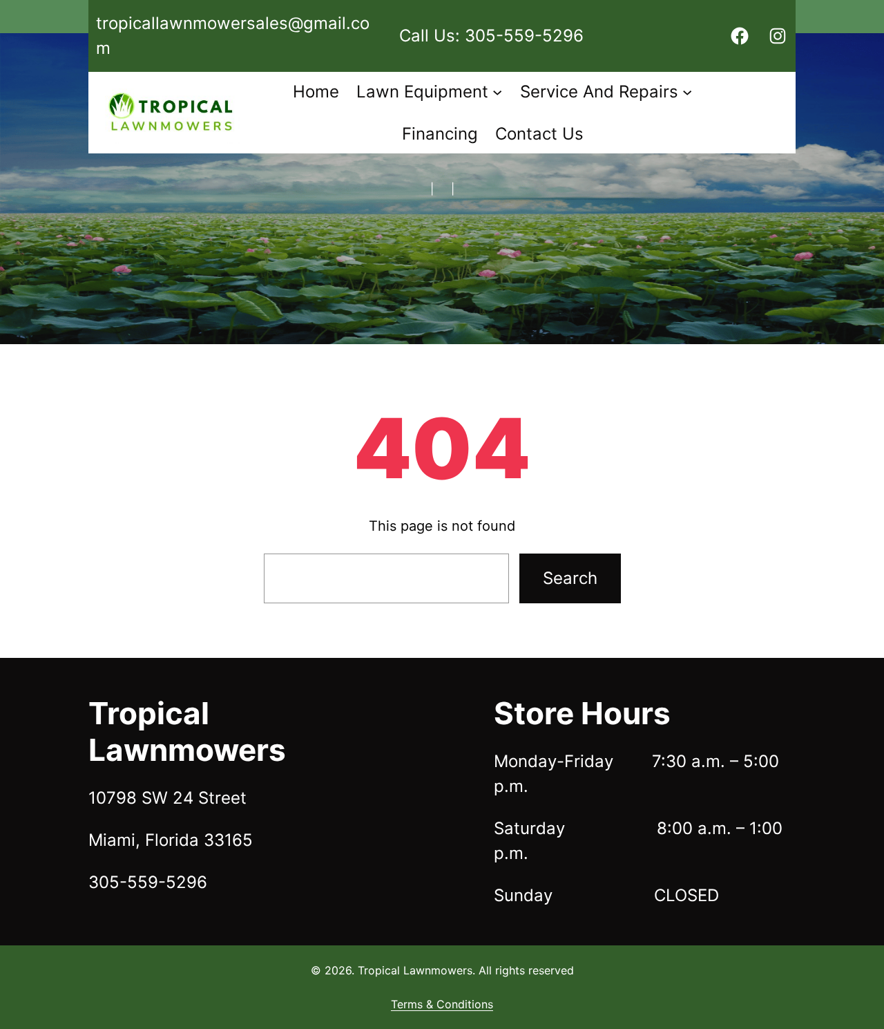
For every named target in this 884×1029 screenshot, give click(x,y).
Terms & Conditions (442, 1004)
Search (570, 578)
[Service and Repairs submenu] (687, 92)
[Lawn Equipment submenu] (497, 92)
